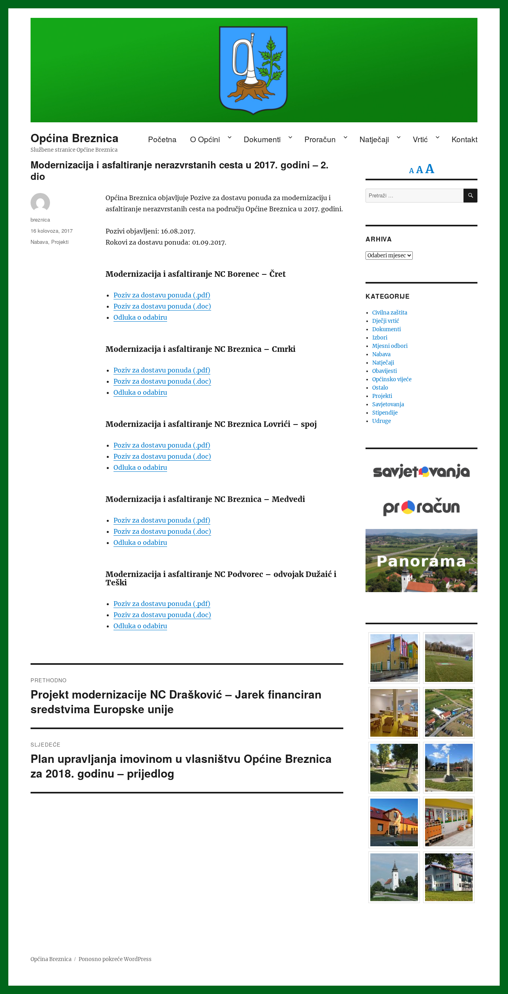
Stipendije (385, 412)
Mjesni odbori (390, 346)
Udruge (381, 421)
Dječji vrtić (385, 321)
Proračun (320, 138)
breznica (40, 219)
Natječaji (374, 138)
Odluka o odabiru (140, 317)
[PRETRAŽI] (470, 196)
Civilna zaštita (389, 312)
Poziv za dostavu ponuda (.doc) (162, 306)
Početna (162, 138)
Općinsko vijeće (392, 379)
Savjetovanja (388, 404)
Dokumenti (262, 138)
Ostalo (380, 387)
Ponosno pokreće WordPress (115, 959)
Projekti (60, 241)
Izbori (379, 337)
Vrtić (420, 138)
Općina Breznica (75, 137)
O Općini (205, 138)
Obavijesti (384, 371)
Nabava (39, 241)
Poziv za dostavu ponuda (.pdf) (162, 295)
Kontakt (464, 138)
